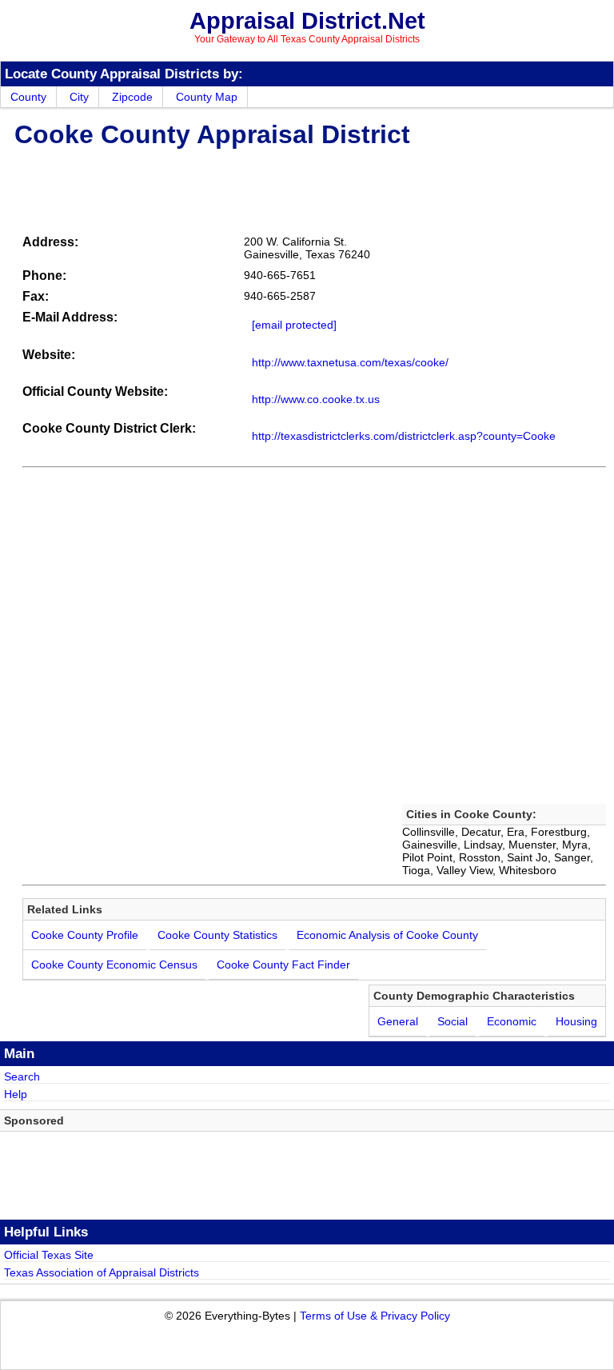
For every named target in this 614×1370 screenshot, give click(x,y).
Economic (511, 1021)
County (28, 96)
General (397, 1021)
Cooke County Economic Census (114, 964)
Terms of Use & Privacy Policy (375, 1315)
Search (22, 1076)
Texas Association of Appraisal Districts (101, 1272)
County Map (206, 96)
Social (452, 1021)
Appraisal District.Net (307, 21)
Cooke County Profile (84, 935)
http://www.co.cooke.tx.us (316, 399)
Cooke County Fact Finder (283, 964)
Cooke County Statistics (217, 935)
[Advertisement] (305, 189)
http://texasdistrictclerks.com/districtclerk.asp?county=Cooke (404, 435)
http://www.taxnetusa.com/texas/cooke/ (350, 362)
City (79, 96)
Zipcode (132, 96)
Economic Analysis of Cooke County (387, 935)
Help (15, 1094)
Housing (576, 1021)
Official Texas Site (49, 1254)
